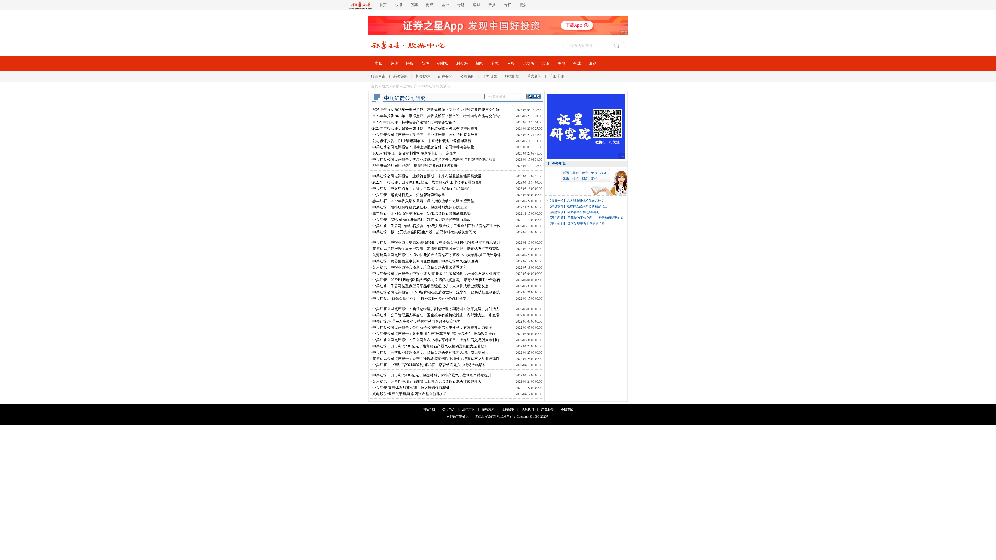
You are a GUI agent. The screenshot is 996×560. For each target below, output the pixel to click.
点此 (481, 416)
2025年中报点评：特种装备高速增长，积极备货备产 (414, 122)
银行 (594, 173)
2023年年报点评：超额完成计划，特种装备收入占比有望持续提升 (425, 128)
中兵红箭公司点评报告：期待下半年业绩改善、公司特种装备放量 (425, 135)
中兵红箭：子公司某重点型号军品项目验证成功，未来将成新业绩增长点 (430, 286)
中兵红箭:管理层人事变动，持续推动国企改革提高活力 (416, 321)
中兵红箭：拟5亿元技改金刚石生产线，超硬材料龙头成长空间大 (424, 232)
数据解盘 (512, 76)
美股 (561, 63)
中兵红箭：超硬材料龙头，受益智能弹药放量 (408, 195)
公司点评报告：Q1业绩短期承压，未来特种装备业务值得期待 (421, 141)
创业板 (443, 63)
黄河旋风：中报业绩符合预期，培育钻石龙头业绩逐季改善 (419, 267)
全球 (577, 63)
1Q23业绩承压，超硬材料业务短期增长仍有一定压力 (414, 153)
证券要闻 (445, 76)
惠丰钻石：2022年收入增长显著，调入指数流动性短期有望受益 (423, 201)
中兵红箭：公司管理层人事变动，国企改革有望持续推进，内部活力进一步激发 (436, 315)
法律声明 (468, 409)
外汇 (575, 178)
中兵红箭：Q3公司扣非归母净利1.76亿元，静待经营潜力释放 (421, 220)
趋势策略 (400, 76)
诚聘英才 (488, 409)
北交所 (528, 63)
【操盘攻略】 (557, 206)
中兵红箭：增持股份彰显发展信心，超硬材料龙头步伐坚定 (419, 207)
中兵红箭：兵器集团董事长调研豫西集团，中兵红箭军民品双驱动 (425, 261)
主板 (379, 63)
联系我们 (527, 409)
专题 (461, 5)
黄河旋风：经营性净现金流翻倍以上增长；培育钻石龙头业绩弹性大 (426, 381)
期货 (585, 178)
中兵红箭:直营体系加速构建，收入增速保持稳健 (411, 388)
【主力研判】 (557, 223)
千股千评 (556, 76)
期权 (480, 63)
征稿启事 (508, 409)
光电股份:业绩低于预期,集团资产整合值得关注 (409, 394)
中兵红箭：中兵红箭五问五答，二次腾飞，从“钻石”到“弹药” (420, 189)
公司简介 (448, 409)
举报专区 (567, 409)
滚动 (593, 63)
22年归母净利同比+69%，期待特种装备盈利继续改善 (415, 166)
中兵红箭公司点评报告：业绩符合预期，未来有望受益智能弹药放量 (426, 176)
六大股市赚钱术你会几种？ (585, 200)
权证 (603, 173)
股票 (414, 5)
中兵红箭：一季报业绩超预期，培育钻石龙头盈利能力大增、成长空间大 (430, 352)
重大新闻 (534, 76)
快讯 (398, 5)
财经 (429, 5)
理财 (476, 5)
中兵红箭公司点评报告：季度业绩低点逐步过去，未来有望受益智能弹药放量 (434, 160)
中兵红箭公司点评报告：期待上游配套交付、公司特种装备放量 (423, 147)
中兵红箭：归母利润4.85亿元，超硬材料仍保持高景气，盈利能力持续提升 (432, 375)
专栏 (507, 5)
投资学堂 (558, 164)
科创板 (462, 63)
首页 (383, 5)
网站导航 (429, 409)
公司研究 (410, 86)
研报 (410, 63)
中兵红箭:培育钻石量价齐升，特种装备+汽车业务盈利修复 (419, 298)
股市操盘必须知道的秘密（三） (588, 206)
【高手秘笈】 (557, 218)
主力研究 (489, 76)
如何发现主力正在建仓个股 (586, 223)
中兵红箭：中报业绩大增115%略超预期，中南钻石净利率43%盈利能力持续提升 (436, 242)
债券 (585, 173)
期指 (495, 63)
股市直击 (378, 76)
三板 (511, 63)
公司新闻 (467, 76)
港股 (546, 63)
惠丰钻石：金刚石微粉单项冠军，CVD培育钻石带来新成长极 (421, 213)
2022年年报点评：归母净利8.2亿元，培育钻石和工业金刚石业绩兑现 (427, 182)
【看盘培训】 (557, 212)
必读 (394, 63)
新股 (425, 63)
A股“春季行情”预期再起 (583, 212)
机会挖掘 (423, 76)
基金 (445, 5)
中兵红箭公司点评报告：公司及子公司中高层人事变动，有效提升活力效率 (432, 328)
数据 (492, 5)
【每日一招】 (557, 200)
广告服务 (547, 409)
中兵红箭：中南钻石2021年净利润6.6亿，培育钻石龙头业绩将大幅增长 (429, 365)
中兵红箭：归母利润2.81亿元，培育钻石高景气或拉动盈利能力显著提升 (430, 346)
